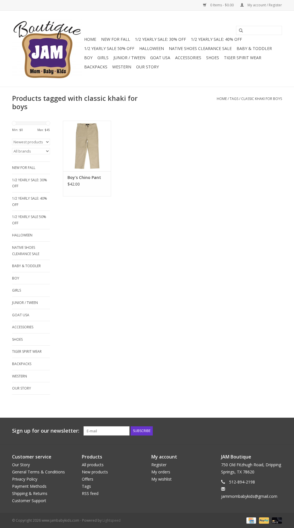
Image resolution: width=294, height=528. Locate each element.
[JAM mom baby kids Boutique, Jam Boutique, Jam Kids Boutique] (47, 48)
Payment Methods (29, 486)
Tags (234, 98)
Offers (87, 479)
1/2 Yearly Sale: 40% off (216, 39)
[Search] (239, 31)
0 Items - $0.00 (222, 5)
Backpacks (95, 67)
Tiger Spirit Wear (242, 57)
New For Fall (115, 39)
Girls (103, 57)
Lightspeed (111, 520)
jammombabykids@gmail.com (249, 496)
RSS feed (90, 493)
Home (90, 39)
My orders (160, 472)
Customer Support (29, 500)
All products (93, 464)
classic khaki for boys (261, 98)
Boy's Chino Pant (84, 177)
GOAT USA (160, 57)
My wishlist (161, 479)
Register (159, 464)
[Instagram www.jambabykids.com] (277, 430)
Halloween (151, 48)
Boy (88, 57)
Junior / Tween (129, 57)
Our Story (147, 67)
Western (121, 67)
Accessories (188, 57)
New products (95, 472)
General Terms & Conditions (38, 472)
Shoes (212, 57)
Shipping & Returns (29, 493)
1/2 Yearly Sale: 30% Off (160, 39)
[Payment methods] (250, 520)
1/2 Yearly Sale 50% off (109, 48)
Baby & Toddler (254, 48)
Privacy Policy (24, 479)
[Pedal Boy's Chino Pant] (87, 146)
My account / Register (264, 5)
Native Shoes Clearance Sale (200, 48)
